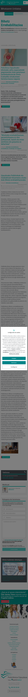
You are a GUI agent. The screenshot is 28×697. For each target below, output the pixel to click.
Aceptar (14, 358)
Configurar (14, 367)
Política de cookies (14, 354)
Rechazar (14, 362)
